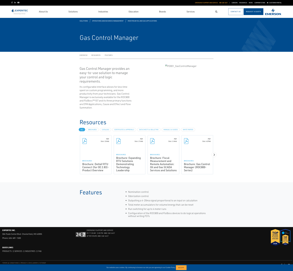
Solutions (84, 21)
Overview (83, 55)
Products (7, 251)
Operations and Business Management (108, 21)
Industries (30, 251)
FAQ (39, 251)
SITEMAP (42, 263)
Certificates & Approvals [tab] (124, 130)
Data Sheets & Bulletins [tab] (149, 130)
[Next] (214, 154)
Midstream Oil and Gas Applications (142, 21)
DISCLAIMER (33, 263)
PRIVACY (24, 263)
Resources (96, 55)
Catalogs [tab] (105, 130)
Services (18, 251)
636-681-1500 (15, 238)
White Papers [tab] (188, 130)
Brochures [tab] (92, 130)
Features (109, 55)
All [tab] (82, 130)
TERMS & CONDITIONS (10, 263)
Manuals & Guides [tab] (171, 130)
